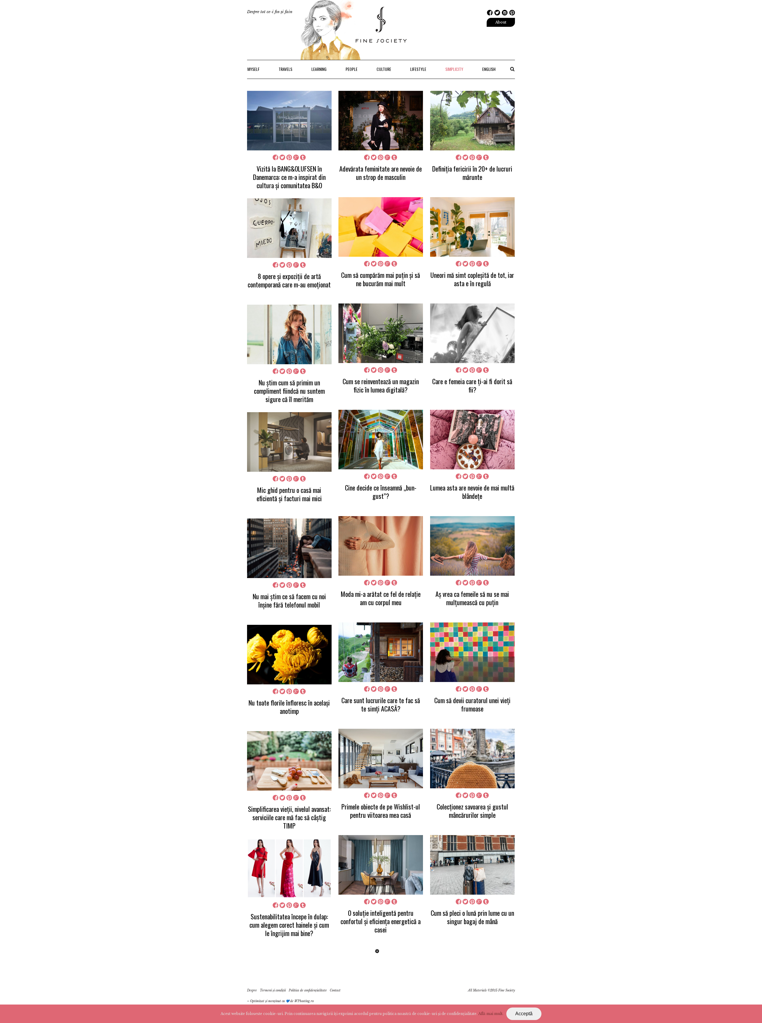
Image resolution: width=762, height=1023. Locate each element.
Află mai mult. (490, 1013)
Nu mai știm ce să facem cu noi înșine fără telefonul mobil (289, 600)
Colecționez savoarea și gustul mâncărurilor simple (472, 811)
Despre (252, 990)
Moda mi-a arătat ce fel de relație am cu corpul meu (381, 598)
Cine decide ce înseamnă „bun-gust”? (380, 492)
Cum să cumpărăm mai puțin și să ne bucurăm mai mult (380, 279)
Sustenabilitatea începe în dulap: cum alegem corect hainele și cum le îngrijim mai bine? (289, 925)
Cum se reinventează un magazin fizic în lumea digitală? (381, 385)
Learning (319, 69)
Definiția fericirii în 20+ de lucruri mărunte (472, 173)
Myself (253, 69)
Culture (384, 69)
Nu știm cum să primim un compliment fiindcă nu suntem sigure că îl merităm (289, 391)
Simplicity (454, 69)
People (351, 69)
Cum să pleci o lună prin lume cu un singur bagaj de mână (472, 917)
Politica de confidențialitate (308, 990)
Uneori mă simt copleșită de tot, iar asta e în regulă (472, 279)
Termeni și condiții (273, 990)
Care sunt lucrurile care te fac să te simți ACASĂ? (380, 704)
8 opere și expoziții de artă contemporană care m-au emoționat (289, 280)
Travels (285, 69)
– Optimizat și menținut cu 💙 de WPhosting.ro (280, 1001)
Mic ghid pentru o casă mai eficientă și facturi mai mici (289, 494)
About (500, 22)
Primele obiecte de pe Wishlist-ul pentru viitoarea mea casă (380, 811)
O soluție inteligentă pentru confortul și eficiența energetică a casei (381, 921)
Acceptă (524, 1013)
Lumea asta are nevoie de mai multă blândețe (472, 492)
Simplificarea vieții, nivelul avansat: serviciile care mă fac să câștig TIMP (289, 817)
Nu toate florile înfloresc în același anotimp (289, 707)
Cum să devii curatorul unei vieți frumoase (472, 704)
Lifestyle (418, 69)
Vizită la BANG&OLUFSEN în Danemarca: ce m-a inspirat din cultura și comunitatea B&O (289, 177)
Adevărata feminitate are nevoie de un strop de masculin (380, 173)
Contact (335, 990)
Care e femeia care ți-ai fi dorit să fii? (472, 385)
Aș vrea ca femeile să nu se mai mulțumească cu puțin (472, 598)
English (489, 69)
